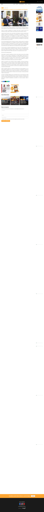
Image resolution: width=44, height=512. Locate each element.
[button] (42, 4)
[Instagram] (39, 2)
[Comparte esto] (4, 81)
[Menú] (2, 4)
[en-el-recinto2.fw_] (22, 2)
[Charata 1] (39, 6)
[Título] (40, 2)
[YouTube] (42, 2)
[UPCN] (39, 195)
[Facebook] (37, 2)
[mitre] (39, 395)
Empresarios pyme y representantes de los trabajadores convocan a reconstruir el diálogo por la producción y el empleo (23, 101)
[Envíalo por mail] (2, 81)
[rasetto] (39, 43)
